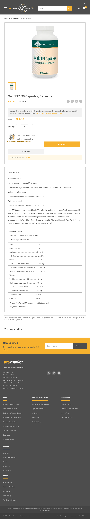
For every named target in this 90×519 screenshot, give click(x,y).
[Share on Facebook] (68, 101)
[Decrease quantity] (18, 126)
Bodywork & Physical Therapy (12, 413)
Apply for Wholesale (38, 409)
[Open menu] (5, 8)
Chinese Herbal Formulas (11, 404)
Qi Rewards (35, 413)
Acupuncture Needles (10, 409)
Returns (5, 462)
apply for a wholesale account (52, 113)
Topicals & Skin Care (9, 431)
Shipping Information (9, 457)
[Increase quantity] (30, 126)
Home (6, 18)
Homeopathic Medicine (10, 422)
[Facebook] (49, 373)
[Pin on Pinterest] (72, 101)
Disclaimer (6, 491)
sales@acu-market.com (10, 377)
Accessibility (7, 495)
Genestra (11, 101)
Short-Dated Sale (8, 439)
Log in (38, 113)
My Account (36, 417)
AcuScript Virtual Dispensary (41, 404)
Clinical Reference (67, 417)
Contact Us (6, 466)
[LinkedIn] (54, 373)
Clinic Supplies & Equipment (12, 417)
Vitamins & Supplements (11, 426)
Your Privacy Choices (9, 500)
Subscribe (79, 346)
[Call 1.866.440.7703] (85, 3)
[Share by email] (80, 101)
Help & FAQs (65, 413)
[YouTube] (59, 373)
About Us (6, 453)
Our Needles (7, 470)
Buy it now (26, 151)
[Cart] (83, 8)
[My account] (79, 8)
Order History (36, 422)
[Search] (69, 8)
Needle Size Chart (67, 404)
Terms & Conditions (9, 487)
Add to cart (62, 144)
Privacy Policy (7, 482)
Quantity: (11, 127)
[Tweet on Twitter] (76, 101)
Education (6, 435)
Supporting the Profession (69, 409)
